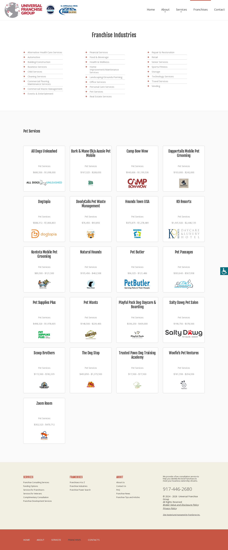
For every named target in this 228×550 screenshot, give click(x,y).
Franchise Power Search (80, 490)
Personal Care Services (102, 86)
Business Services (37, 66)
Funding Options (30, 486)
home (26, 539)
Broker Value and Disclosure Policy (181, 504)
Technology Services (163, 76)
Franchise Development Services (37, 501)
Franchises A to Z (77, 482)
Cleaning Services (37, 76)
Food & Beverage (99, 57)
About (165, 9)
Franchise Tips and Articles (128, 497)
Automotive (34, 57)
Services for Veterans (32, 493)
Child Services (35, 71)
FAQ (118, 490)
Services (181, 9)
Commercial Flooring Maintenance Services (39, 83)
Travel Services (160, 81)
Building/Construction (39, 61)
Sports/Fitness (160, 66)
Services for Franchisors (33, 490)
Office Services (98, 81)
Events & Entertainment (40, 93)
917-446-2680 (177, 489)
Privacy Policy (170, 508)
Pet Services (96, 91)
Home (151, 9)
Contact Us (121, 486)
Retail (155, 57)
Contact (219, 9)
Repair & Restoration (163, 52)
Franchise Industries (78, 486)
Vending (156, 86)
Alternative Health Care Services (45, 52)
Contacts (94, 539)
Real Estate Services (101, 96)
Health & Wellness (99, 61)
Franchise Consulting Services (36, 482)
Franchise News (123, 493)
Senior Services (160, 61)
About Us (120, 482)
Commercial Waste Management (45, 88)
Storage (156, 71)
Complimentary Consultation (36, 497)
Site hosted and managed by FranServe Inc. (181, 514)
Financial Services (99, 52)
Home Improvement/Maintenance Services (104, 69)
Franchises (200, 9)
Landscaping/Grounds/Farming (106, 77)
